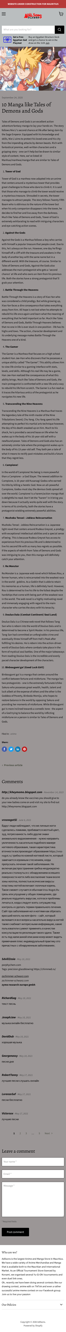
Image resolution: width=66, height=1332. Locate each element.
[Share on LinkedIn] (17, 749)
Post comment (15, 1232)
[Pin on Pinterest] (24, 749)
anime (13, 733)
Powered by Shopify (33, 1325)
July (47, 43)
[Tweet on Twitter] (11, 749)
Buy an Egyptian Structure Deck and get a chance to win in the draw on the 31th (44, 40)
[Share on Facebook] (4, 749)
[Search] (59, 30)
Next (47, 1133)
